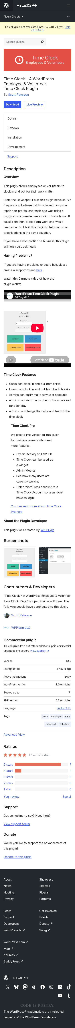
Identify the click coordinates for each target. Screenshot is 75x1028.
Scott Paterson (18, 94)
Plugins (44, 892)
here (39, 270)
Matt (9, 948)
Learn (7, 911)
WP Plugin (47, 530)
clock (45, 716)
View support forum (17, 824)
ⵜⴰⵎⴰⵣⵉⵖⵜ (20, 978)
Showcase (46, 879)
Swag (44, 930)
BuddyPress (13, 961)
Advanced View (14, 734)
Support (12, 156)
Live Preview (35, 104)
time (67, 716)
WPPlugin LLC (20, 627)
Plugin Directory (13, 16)
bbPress (11, 955)
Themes (44, 886)
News (7, 886)
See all (67, 796)
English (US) (64, 708)
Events (44, 917)
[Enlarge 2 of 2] (66, 551)
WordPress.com (16, 942)
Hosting (9, 892)
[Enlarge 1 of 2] (31, 551)
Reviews (13, 128)
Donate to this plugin (17, 857)
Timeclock (51, 724)
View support (38, 650)
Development (16, 147)
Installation (14, 137)
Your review (11, 796)
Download (12, 104)
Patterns (45, 899)
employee (56, 716)
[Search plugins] (42, 41)
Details (12, 118)
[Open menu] (69, 5)
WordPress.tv (14, 930)
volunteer (65, 724)
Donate (46, 923)
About (8, 879)
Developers (11, 923)
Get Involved (48, 911)
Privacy (9, 899)
